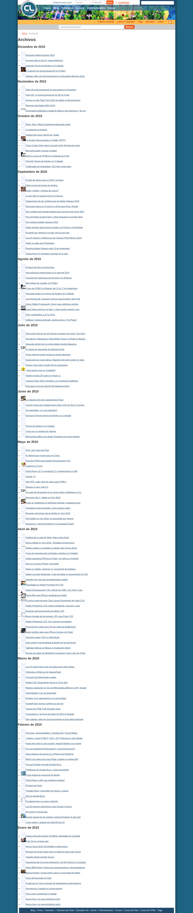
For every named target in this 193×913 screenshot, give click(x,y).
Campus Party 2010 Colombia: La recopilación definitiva (52, 381)
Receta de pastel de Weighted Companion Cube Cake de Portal (55, 653)
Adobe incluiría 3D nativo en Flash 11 (43, 376)
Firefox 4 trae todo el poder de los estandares (47, 365)
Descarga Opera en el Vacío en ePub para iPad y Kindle (52, 206)
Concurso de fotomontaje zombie (41, 677)
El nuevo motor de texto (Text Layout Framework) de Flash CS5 (55, 601)
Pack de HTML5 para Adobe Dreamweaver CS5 (48, 461)
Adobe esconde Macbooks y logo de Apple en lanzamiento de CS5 (57, 574)
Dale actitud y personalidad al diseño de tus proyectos (51, 643)
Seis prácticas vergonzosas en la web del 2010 (47, 273)
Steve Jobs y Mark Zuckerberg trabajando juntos (48, 124)
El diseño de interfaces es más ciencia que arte (47, 233)
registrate (123, 2)
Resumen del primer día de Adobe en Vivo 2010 (48, 513)
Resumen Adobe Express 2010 (40, 55)
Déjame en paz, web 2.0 (37, 487)
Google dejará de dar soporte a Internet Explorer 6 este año (53, 817)
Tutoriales (67, 7)
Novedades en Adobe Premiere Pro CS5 (44, 585)
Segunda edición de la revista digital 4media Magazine (51, 344)
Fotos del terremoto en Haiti (38, 878)
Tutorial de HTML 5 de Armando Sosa (43, 709)
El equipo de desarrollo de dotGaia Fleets (45, 349)
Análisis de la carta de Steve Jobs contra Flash (47, 537)
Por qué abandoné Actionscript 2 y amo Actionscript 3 (50, 749)
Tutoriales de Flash (65, 910)
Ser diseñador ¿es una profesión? (41, 410)
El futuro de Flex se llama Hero (40, 267)
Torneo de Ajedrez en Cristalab (40, 426)
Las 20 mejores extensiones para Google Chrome (49, 807)
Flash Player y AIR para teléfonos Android (45, 780)
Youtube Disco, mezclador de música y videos (47, 791)
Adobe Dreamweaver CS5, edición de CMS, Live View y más (54, 590)
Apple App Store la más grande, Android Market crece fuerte (53, 743)
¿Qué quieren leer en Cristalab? (41, 370)
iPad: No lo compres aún (37, 841)
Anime (161, 21)
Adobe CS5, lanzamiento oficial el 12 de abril (47, 682)
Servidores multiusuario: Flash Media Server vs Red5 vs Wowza (55, 339)
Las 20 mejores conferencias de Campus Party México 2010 (54, 238)
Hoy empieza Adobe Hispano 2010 (42, 222)
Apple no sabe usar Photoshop (40, 243)
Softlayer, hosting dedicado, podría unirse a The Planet (51, 320)
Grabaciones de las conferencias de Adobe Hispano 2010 (52, 201)
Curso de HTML (148, 910)
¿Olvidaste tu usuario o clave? (62, 2)
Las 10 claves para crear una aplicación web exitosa (50, 667)
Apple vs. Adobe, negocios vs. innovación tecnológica (51, 569)
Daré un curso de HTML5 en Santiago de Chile (47, 156)
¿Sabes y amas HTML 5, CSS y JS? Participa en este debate (54, 738)
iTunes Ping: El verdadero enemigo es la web (47, 254)
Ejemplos (150, 21)
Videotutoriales (96, 7)
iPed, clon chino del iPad (37, 450)
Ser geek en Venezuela (36, 812)
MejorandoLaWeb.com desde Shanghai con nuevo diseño (53, 437)
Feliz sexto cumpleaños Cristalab (41, 894)
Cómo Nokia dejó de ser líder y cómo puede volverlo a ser (52, 309)
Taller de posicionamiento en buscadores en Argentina (51, 90)
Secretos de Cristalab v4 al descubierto (44, 889)
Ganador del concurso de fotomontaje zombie (47, 579)
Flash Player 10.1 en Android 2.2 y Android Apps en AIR (51, 471)
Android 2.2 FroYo (34, 466)
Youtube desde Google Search (40, 857)
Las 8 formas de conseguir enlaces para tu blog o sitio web (53, 299)
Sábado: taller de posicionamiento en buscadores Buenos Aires (55, 76)
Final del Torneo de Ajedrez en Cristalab (44, 161)
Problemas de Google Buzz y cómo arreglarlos (47, 770)
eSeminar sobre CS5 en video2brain (43, 637)
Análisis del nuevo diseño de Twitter (42, 135)
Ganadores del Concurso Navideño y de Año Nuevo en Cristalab (56, 862)
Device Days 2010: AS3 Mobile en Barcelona (47, 846)
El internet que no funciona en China (43, 455)
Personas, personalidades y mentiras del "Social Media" (52, 733)
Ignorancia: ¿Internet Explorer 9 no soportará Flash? (50, 524)
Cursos (79, 7)
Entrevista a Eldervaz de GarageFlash (43, 672)
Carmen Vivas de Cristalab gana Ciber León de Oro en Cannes (55, 405)
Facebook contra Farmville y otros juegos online (48, 508)
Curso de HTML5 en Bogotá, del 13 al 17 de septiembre (51, 288)
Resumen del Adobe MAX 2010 (40, 105)
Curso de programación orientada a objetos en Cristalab (52, 553)
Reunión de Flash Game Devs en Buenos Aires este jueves (53, 852)
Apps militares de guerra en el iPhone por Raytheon (50, 754)
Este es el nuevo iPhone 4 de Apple (42, 564)
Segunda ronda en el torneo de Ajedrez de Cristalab (50, 294)
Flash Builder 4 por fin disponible (41, 693)
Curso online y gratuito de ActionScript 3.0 (45, 822)
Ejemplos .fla (82, 910)
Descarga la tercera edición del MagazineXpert (47, 386)
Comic (111, 7)
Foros (47, 7)
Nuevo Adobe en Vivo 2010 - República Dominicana (50, 543)
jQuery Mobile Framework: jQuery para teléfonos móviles (52, 304)
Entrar (110, 2)
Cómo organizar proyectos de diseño (43, 775)
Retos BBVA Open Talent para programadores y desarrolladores (55, 867)
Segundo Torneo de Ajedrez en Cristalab (44, 66)
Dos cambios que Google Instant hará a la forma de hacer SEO (55, 212)
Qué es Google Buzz (35, 796)
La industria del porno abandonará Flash (44, 400)
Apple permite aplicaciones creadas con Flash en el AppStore (54, 227)
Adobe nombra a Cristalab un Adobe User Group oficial (51, 548)
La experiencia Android (36, 130)
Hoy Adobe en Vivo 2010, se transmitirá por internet (49, 519)
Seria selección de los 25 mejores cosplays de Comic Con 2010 (55, 334)
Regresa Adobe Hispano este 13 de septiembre (48, 248)
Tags (140, 21)
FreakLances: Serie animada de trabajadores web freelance (53, 883)
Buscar (129, 27)
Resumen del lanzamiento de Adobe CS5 (45, 611)
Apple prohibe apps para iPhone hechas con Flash (49, 632)
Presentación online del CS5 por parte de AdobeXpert (51, 627)
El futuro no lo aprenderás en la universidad (46, 698)
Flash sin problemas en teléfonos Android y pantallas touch (53, 503)
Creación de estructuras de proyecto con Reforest (49, 278)
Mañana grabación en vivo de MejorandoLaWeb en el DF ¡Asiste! (56, 688)
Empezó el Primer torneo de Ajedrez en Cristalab (48, 416)
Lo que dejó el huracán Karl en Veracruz (44, 196)
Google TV (31, 476)
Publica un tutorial (106, 21)
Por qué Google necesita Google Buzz (43, 764)
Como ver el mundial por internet (41, 431)
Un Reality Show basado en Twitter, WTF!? (46, 140)
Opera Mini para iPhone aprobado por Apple (46, 595)
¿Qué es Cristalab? (126, 21)
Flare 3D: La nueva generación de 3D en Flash (47, 95)
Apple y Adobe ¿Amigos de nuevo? (42, 191)
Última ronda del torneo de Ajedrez (42, 185)
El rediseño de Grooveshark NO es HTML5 (46, 71)
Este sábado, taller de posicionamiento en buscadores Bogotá (54, 719)
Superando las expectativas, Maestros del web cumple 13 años (55, 360)
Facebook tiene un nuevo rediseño (42, 801)
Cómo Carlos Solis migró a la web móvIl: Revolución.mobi (53, 145)
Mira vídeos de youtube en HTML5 (42, 283)
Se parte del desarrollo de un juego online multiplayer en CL (54, 492)
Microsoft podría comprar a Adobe (41, 151)
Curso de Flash (131, 910)
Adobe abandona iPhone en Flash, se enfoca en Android (52, 558)
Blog (56, 7)
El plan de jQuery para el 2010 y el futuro (45, 180)
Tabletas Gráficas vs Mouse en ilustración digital (48, 648)
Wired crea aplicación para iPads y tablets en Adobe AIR (52, 759)
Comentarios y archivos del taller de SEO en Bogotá (50, 714)
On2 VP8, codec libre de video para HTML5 (46, 482)
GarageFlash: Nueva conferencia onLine (44, 704)
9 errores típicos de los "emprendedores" (44, 60)
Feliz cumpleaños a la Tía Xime (40, 315)
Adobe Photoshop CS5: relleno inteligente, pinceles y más (53, 606)
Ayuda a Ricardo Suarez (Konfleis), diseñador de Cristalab (53, 836)
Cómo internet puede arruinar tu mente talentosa (48, 355)
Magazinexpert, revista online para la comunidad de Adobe (53, 873)
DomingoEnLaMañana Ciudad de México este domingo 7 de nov (56, 111)
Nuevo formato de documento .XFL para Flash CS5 (49, 616)
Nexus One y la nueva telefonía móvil (43, 899)
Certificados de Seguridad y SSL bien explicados (48, 166)
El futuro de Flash (34, 786)
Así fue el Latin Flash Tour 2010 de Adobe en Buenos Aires (53, 100)
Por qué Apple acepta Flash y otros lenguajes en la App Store (54, 217)
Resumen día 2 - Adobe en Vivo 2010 (43, 498)
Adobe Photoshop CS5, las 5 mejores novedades (49, 622)
